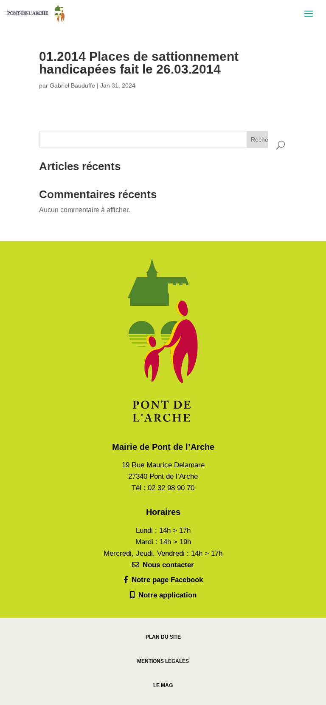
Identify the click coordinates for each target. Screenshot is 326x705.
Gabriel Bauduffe (72, 85)
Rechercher (266, 139)
